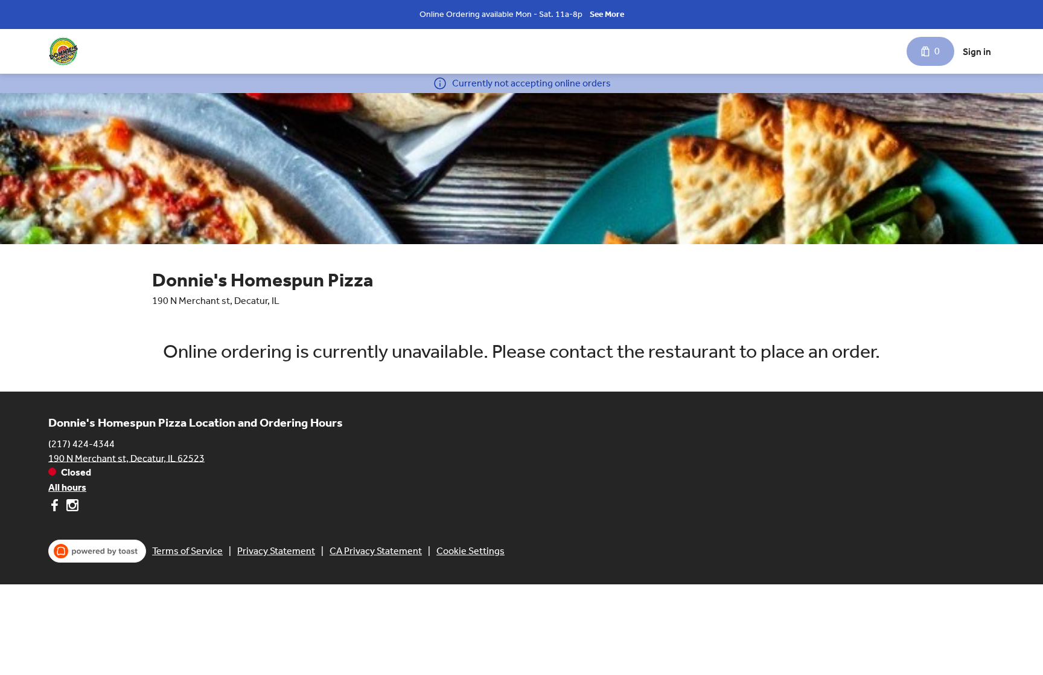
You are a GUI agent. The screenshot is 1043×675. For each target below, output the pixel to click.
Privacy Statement (276, 551)
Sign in (977, 51)
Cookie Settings (470, 551)
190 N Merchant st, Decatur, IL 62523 (126, 457)
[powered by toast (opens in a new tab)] (97, 551)
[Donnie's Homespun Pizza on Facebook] (55, 507)
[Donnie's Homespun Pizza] (63, 51)
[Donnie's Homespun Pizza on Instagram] (70, 507)
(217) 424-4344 (81, 443)
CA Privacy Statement (376, 551)
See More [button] (607, 14)
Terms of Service (187, 551)
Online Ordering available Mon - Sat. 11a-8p (500, 14)
